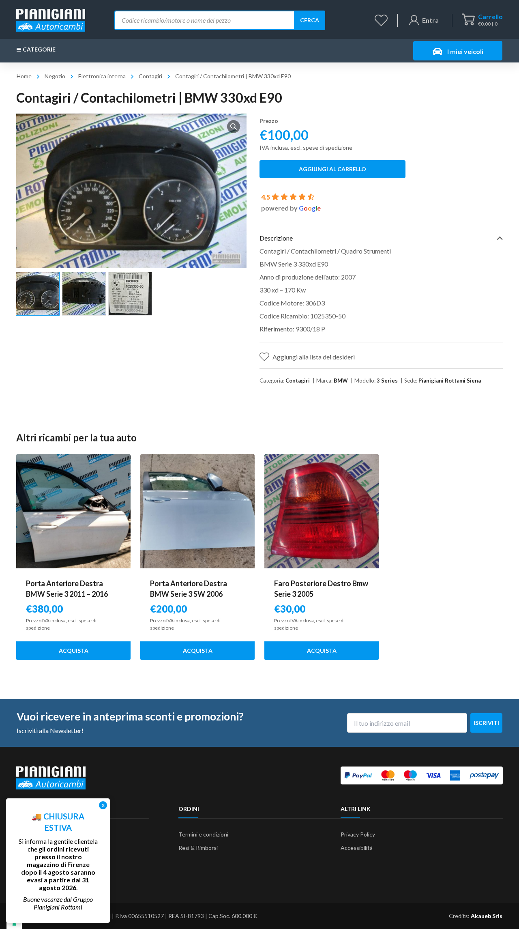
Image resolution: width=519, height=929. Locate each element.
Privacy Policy (358, 834)
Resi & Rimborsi (198, 847)
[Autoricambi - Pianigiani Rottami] (50, 19)
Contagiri (150, 76)
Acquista (73, 650)
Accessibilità (357, 847)
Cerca (309, 20)
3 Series (387, 380)
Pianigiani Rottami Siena (449, 380)
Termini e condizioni (203, 834)
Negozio (55, 76)
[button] (233, 126)
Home (24, 76)
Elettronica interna (102, 76)
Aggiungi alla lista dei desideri (313, 357)
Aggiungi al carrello (332, 169)
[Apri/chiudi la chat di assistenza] (497, 909)
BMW (341, 380)
